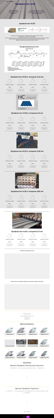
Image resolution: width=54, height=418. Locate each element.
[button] (48, 1)
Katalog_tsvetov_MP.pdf (27, 313)
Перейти (27, 318)
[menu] (48, 1)
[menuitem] (48, 1)
